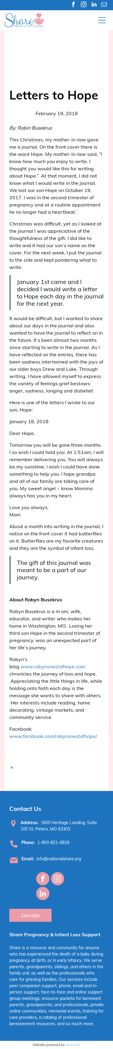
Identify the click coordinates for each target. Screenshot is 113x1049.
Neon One (73, 1045)
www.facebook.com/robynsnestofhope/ (53, 736)
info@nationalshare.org (58, 859)
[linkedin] (93, 5)
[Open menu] (102, 20)
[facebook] (73, 5)
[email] (104, 5)
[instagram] (83, 5)
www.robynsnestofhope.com (52, 666)
